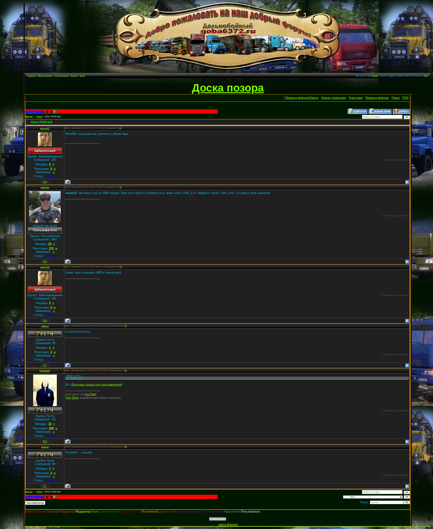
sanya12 (45, 128)
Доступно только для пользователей (96, 384)
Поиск (396, 97)
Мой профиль (45, 75)
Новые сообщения (333, 97)
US (45, 261)
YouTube (90, 394)
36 (125, 446)
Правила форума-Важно (301, 97)
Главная (31, 75)
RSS (426, 75)
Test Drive (72, 397)
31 (120, 128)
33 (120, 266)
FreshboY (45, 371)
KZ (45, 441)
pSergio (45, 187)
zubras (45, 326)
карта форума (228, 524)
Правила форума (377, 97)
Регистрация (62, 75)
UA (45, 182)
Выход (74, 75)
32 (120, 187)
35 (125, 370)
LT (44, 365)
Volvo (39, 116)
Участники (356, 97)
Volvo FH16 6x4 (52, 116)
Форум (28, 116)
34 (125, 325)
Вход (82, 75)
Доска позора (228, 88)
